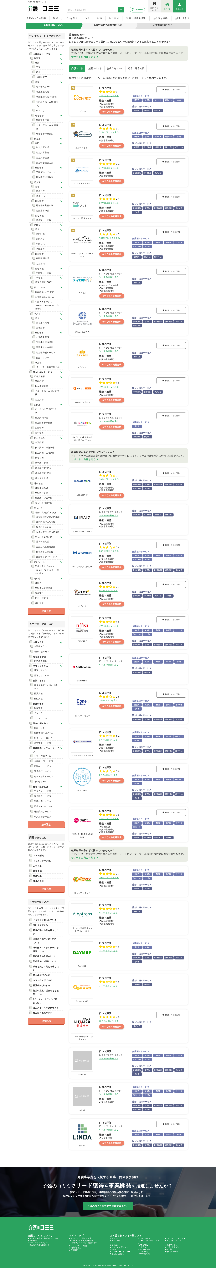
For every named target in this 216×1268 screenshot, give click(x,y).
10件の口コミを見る (109, 387)
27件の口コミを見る (109, 168)
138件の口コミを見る (109, 238)
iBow (114, 1249)
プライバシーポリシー (38, 1243)
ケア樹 (169, 1249)
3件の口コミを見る (108, 700)
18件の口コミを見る (109, 818)
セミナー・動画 (93, 18)
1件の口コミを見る (108, 950)
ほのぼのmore (172, 1252)
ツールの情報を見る (108, 277)
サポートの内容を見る (83, 57)
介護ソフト (77, 68)
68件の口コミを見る (109, 551)
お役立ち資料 (160, 18)
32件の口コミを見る (109, 132)
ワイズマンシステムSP (176, 1238)
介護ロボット (95, 68)
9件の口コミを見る (108, 740)
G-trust (115, 1245)
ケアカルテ (143, 1247)
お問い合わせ (182, 18)
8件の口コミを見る (108, 913)
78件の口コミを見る (109, 95)
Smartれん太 (144, 1254)
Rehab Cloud (145, 1249)
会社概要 (74, 1250)
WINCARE (143, 1245)
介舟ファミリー (172, 1245)
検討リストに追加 (172, 90)
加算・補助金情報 (136, 18)
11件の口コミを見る (108, 1021)
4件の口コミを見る (108, 590)
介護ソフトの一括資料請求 (83, 1241)
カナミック (116, 1241)
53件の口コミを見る (109, 203)
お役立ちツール (115, 68)
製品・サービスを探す (65, 18)
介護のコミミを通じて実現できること (108, 1206)
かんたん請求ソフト (120, 1254)
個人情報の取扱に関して (39, 1245)
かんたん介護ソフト (120, 1247)
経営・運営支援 (136, 68)
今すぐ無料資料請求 (111, 112)
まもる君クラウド (173, 1241)
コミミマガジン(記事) (79, 1246)
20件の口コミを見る (109, 626)
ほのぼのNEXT (145, 1238)
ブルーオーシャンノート (122, 1252)
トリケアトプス (172, 1247)
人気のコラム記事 (36, 18)
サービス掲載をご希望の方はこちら (44, 1238)
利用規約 (33, 1241)
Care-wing (143, 1252)
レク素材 (114, 18)
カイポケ (115, 1238)
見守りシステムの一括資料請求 (84, 1243)
